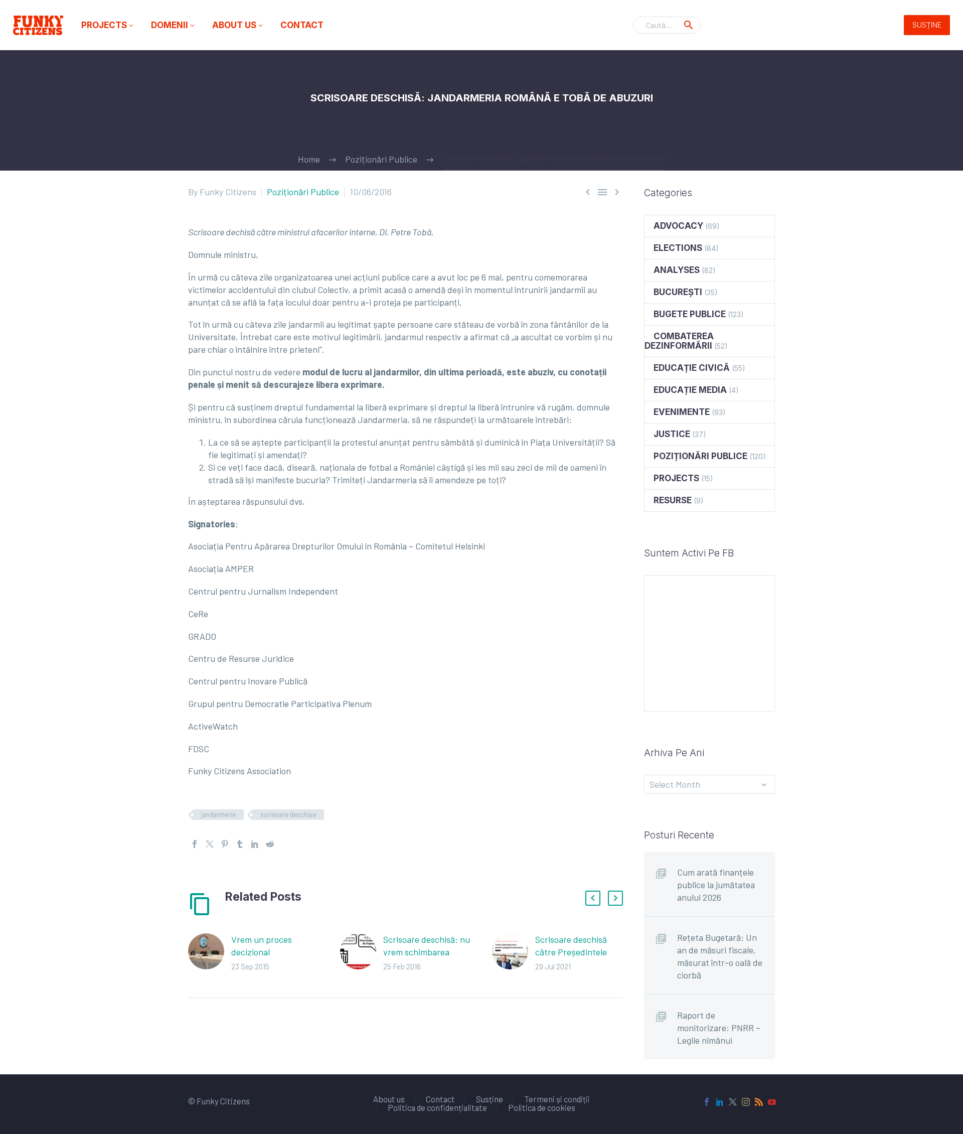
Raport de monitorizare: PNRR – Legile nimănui (718, 1028)
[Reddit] (270, 844)
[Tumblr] (240, 844)
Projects (108, 25)
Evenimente (682, 412)
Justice (672, 434)
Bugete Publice (690, 314)
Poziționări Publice (303, 191)
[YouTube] (772, 1102)
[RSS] (759, 1102)
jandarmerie (218, 814)
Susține (926, 25)
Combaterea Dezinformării (679, 341)
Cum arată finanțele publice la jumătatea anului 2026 (716, 885)
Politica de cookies (541, 1107)
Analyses (677, 270)
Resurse (673, 500)
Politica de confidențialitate (437, 1107)
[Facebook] (195, 844)
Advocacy (678, 226)
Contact (302, 25)
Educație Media (690, 390)
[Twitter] (210, 844)
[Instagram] (746, 1102)
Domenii (173, 25)
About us (238, 25)
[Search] (689, 25)
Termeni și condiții (557, 1099)
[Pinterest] (225, 844)
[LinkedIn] (255, 844)
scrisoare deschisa (288, 814)
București (678, 292)
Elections (678, 248)
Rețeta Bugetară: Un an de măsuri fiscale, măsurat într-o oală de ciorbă (719, 956)
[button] (592, 898)
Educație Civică (692, 368)
